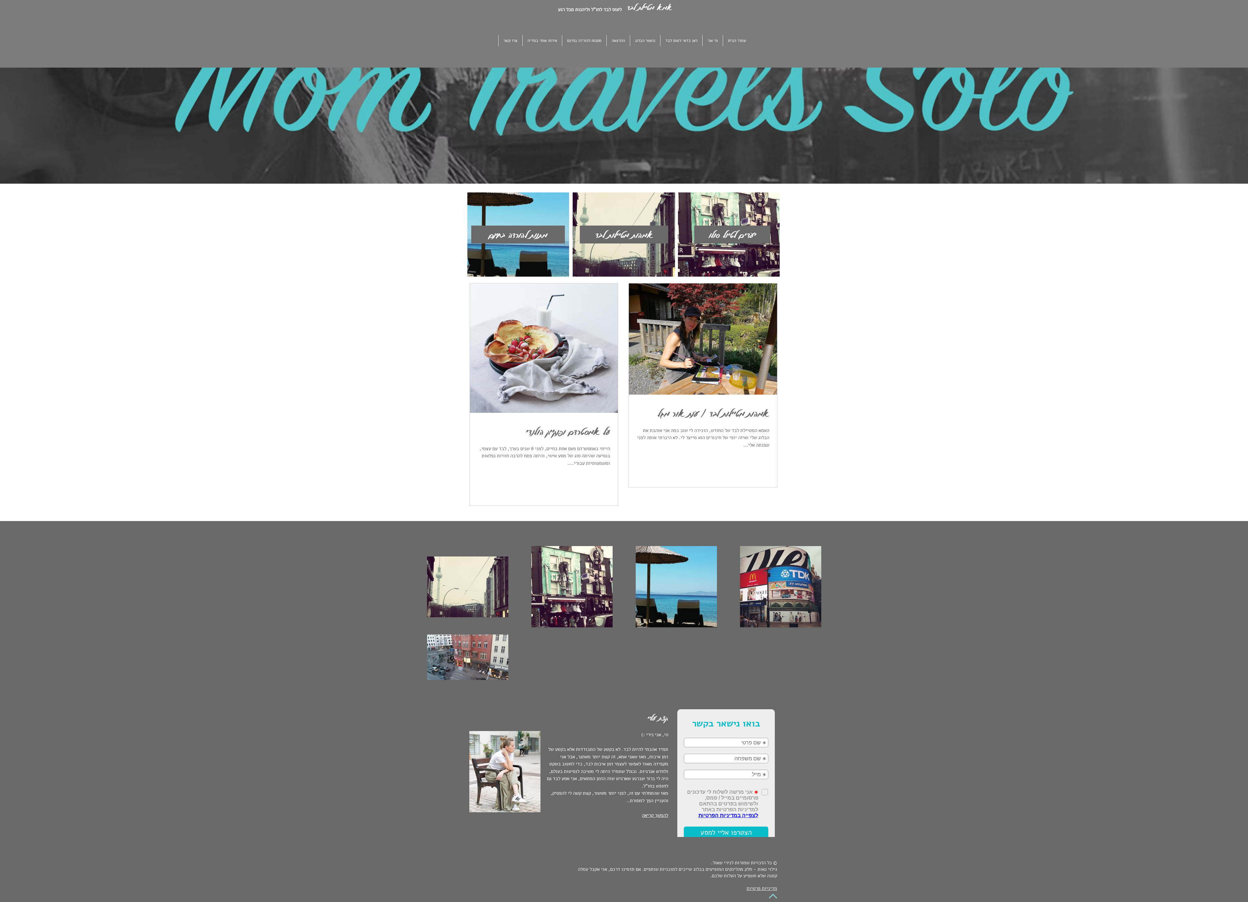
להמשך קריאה (655, 815)
